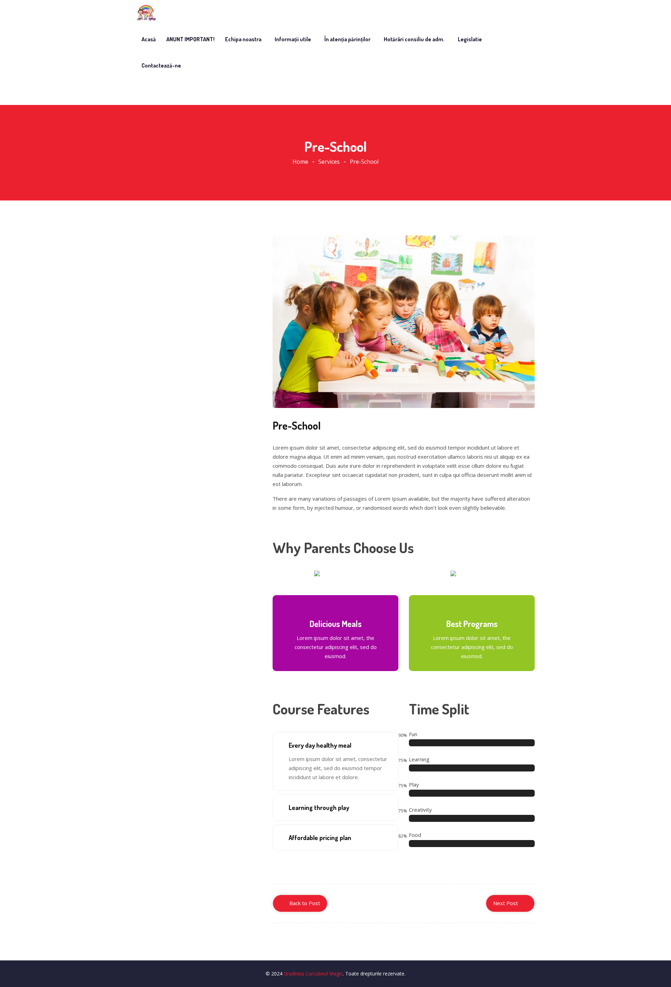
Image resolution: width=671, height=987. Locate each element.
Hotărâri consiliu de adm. (414, 39)
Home (300, 161)
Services (329, 161)
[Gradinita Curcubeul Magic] (146, 12)
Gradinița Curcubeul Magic (313, 973)
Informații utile (293, 39)
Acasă (149, 39)
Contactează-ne (161, 65)
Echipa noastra (243, 39)
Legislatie (470, 39)
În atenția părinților (347, 39)
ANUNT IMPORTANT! (190, 39)
